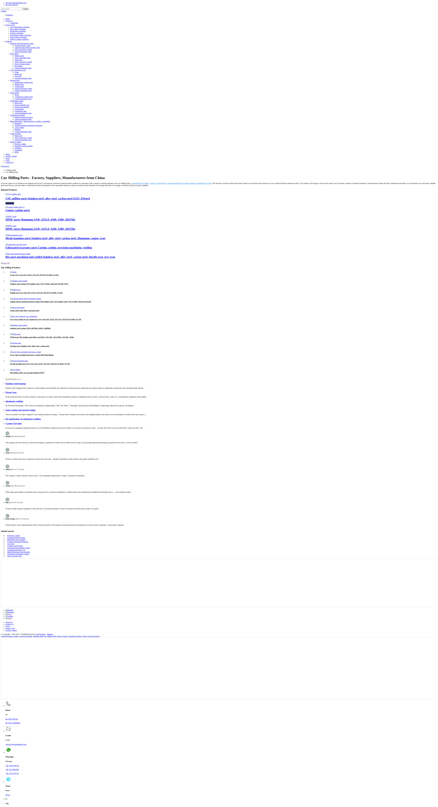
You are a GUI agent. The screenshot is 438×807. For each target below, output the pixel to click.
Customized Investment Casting (18, 548)
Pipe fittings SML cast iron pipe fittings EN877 (27, 373)
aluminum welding (14, 401)
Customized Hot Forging (16, 538)
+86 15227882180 (12, 770)
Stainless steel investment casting (22, 43)
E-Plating (18, 148)
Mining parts (19, 84)
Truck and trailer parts (22, 58)
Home (7, 19)
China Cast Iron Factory (91, 636)
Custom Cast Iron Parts (158, 183)
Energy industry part (22, 105)
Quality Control (11, 156)
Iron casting (14, 54)
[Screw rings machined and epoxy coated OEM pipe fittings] (25, 352)
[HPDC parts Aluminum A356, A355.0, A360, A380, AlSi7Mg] (10, 216)
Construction (19, 86)
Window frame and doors (24, 117)
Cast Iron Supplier (25, 636)
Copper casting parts (17, 210)
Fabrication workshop (18, 31)
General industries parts (23, 52)
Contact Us (9, 162)
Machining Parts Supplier (16, 540)
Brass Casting (62, 636)
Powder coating (20, 144)
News (7, 158)
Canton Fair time (13, 423)
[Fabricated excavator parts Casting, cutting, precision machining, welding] (15, 244)
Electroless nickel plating (24, 146)
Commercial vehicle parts (24, 97)
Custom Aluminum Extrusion (17, 542)
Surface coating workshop (19, 39)
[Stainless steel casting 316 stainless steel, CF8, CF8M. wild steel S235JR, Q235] (18, 281)
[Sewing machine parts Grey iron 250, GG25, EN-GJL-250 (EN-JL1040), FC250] (19, 361)
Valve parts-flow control (23, 50)
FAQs (7, 160)
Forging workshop (16, 33)
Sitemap (50, 634)
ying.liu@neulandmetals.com (15, 3)
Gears (17, 72)
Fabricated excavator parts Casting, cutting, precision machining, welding (48, 247)
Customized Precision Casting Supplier (181, 183)
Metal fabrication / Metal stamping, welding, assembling (30, 121)
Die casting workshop (18, 29)
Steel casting (14, 93)
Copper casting (15, 134)
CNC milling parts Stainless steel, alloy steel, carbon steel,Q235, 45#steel (47, 198)
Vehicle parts (19, 56)
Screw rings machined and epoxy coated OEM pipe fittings (32, 355)
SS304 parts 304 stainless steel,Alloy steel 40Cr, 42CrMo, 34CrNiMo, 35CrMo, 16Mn (42, 337)
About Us (9, 21)
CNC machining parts (18, 70)
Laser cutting (19, 128)
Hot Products (41, 634)
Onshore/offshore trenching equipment (28, 125)
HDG (17, 152)
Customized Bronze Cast (16, 550)
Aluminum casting (16, 101)
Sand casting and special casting (20, 410)
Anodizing (18, 150)
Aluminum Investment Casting (18, 554)
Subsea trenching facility (23, 89)
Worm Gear (11, 392)
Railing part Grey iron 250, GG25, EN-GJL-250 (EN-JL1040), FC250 (36, 293)
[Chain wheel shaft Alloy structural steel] (17, 307)
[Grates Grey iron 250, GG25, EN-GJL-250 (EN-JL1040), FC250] (13, 272)
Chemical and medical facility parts (27, 48)
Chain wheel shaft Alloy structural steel (24, 310)
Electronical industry (22, 107)
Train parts (18, 60)
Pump (17, 95)
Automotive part (20, 111)
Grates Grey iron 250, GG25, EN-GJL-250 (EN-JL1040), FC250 (34, 275)
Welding (18, 130)
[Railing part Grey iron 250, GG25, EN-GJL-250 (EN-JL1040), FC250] (15, 290)
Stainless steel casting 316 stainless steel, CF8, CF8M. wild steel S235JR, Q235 (39, 284)
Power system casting (22, 64)
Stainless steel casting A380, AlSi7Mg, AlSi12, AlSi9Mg (30, 328)
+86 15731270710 (12, 773)
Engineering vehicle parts (24, 82)
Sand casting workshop (18, 37)
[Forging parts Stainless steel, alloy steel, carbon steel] (15, 343)
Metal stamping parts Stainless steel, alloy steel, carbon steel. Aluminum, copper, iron (55, 238)
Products (8, 41)
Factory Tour (10, 25)
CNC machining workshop (20, 27)
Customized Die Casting (140, 183)
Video (7, 154)
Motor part (18, 103)
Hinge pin (18, 74)
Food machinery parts (22, 45)
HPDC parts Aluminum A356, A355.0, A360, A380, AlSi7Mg (40, 219)
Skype (7, 795)
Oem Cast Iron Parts (14, 556)
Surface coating (15, 142)
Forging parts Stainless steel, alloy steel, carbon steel (29, 346)
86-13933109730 (11, 719)
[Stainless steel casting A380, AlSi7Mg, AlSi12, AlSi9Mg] (18, 325)
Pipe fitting (18, 66)
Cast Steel (10, 544)
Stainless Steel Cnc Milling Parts (44, 636)
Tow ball (18, 76)
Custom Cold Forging (15, 546)
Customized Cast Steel (204, 183)
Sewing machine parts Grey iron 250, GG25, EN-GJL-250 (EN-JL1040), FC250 (40, 364)
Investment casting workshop (20, 35)
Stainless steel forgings (15, 383)
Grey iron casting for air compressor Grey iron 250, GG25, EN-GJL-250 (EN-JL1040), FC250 (45, 319)
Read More (10, 203)
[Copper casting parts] (15, 207)
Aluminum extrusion (17, 115)
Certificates (14, 23)
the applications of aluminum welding (23, 419)
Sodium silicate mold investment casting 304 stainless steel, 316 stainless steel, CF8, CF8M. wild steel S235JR (50, 302)
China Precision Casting (9, 636)
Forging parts (15, 80)
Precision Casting (13, 536)
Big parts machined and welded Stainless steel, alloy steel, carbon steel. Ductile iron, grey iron (60, 256)
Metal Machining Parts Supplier (18, 552)
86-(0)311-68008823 (12, 723)
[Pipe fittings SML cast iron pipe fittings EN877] (15, 370)
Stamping (18, 123)
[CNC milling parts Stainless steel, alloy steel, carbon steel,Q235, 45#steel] (13, 194)
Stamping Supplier (74, 636)
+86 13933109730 (12, 766)
